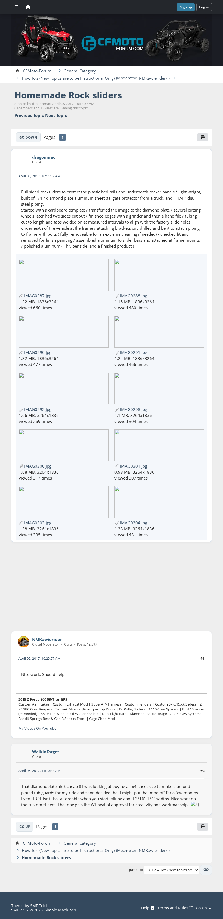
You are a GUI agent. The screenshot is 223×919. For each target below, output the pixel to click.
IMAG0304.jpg (133, 522)
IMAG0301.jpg (133, 466)
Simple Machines (60, 909)
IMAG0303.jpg (37, 522)
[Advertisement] (111, 587)
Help (146, 908)
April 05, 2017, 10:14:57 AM (39, 176)
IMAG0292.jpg (37, 409)
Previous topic (29, 115)
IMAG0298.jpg (133, 409)
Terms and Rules (173, 908)
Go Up (24, 826)
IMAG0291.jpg (133, 352)
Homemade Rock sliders (68, 95)
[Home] (28, 7)
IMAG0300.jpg (37, 466)
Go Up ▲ (204, 908)
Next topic (56, 115)
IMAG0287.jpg (37, 295)
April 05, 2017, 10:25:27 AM (39, 658)
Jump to (135, 870)
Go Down (28, 137)
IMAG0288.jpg (133, 295)
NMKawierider (152, 78)
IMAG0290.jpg (37, 352)
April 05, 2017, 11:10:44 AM (39, 770)
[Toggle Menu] (16, 7)
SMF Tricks (39, 905)
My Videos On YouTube (37, 728)
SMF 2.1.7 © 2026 (27, 909)
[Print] (202, 137)
